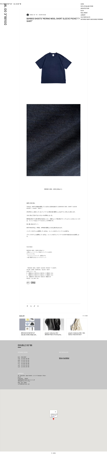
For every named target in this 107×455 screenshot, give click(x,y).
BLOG (82, 10)
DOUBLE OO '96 (5, 14)
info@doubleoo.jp (23, 384)
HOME (82, 4)
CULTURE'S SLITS (85, 17)
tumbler (66, 358)
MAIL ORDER (84, 12)
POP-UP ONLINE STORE (86, 6)
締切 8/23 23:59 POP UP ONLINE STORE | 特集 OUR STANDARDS (28, 334)
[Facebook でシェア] (27, 306)
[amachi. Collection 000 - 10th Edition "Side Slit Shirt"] (77, 324)
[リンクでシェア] (34, 306)
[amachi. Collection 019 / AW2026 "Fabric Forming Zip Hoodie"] (53, 324)
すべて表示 (85, 315)
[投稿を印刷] (38, 306)
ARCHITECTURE (85, 8)
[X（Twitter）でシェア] (31, 306)
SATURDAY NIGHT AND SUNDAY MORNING (86, 19)
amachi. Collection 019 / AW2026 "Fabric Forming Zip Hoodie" (53, 333)
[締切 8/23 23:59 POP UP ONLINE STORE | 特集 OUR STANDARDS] (29, 324)
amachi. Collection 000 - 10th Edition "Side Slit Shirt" (76, 333)
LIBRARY (83, 15)
